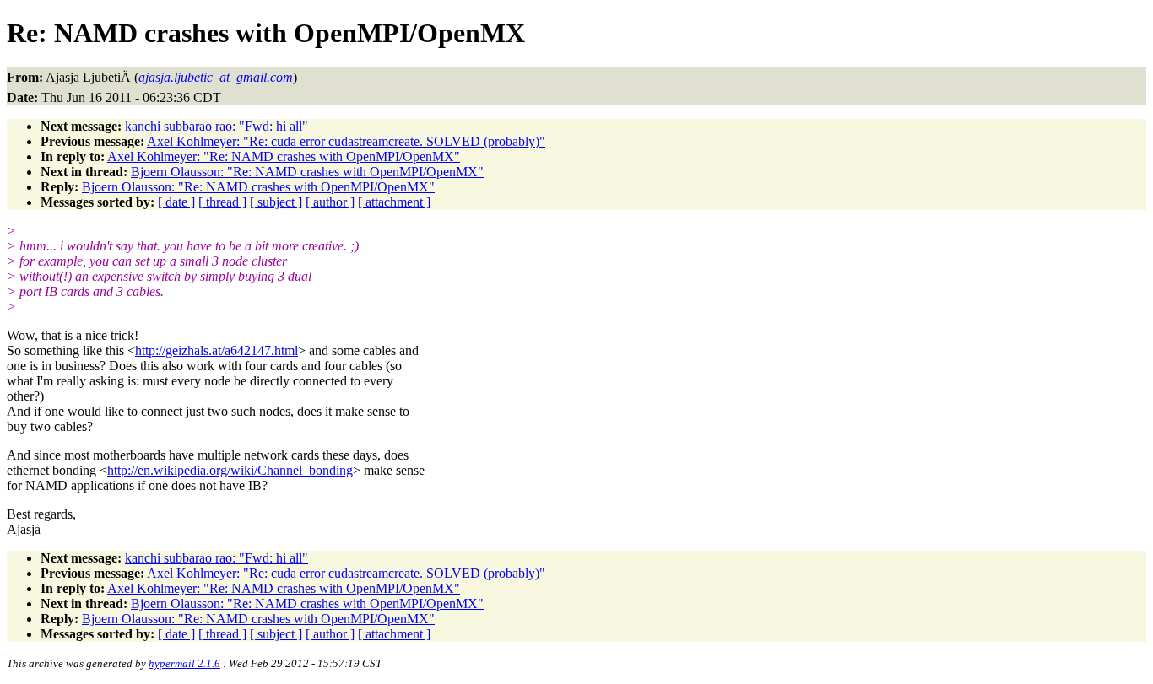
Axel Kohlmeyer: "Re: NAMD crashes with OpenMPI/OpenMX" (283, 156)
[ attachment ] (394, 202)
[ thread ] (222, 202)
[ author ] (330, 202)
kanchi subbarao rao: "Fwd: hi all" (216, 126)
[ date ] (176, 202)
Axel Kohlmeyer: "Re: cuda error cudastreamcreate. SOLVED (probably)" (346, 141)
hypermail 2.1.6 (184, 663)
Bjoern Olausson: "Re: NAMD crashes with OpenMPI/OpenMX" (307, 171)
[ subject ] (276, 202)
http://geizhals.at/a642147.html (216, 350)
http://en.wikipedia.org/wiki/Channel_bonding (230, 470)
